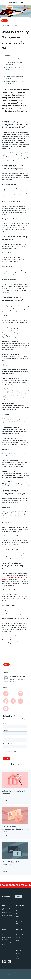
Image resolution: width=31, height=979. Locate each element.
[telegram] (13, 701)
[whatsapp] (6, 708)
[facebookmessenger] (13, 693)
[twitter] (20, 701)
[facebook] (6, 701)
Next (6, 658)
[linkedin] (6, 693)
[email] (20, 693)
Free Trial (19, 897)
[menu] (22, 2)
